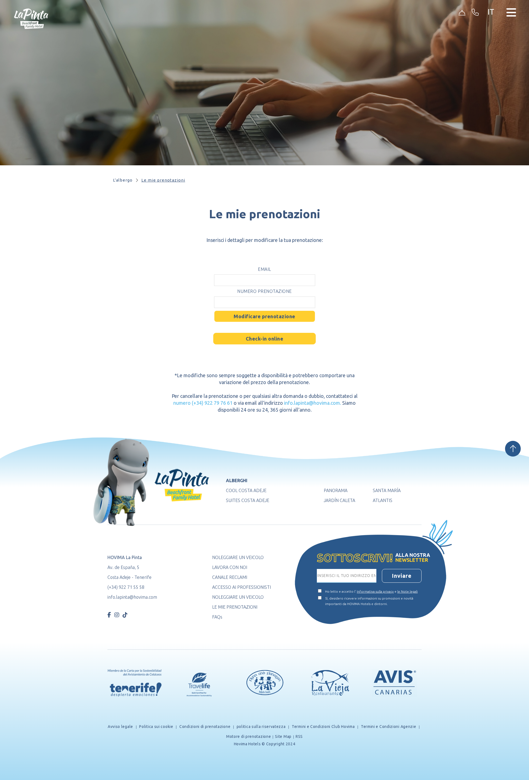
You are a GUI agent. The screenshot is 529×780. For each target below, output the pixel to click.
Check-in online (265, 338)
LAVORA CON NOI (229, 567)
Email (264, 269)
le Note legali (407, 591)
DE (493, 34)
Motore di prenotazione (248, 736)
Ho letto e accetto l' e (371, 591)
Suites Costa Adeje (247, 500)
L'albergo (123, 180)
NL (493, 47)
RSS (299, 736)
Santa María (387, 490)
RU (493, 54)
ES (492, 20)
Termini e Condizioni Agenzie (388, 726)
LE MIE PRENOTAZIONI (234, 606)
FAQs (217, 616)
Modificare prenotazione (264, 316)
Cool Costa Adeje (246, 490)
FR (492, 40)
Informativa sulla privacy (375, 591)
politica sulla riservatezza (261, 726)
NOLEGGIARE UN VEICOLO (238, 557)
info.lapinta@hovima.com (132, 597)
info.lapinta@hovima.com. (312, 403)
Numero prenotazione (264, 291)
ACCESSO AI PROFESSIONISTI (241, 587)
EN (493, 27)
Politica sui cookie (156, 726)
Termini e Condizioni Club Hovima (323, 726)
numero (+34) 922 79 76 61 (203, 403)
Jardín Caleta (339, 500)
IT (492, 60)
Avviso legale (121, 726)
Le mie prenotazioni (163, 180)
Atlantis (382, 500)
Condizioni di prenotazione (204, 726)
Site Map (283, 736)
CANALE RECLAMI (229, 577)
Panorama (335, 490)
